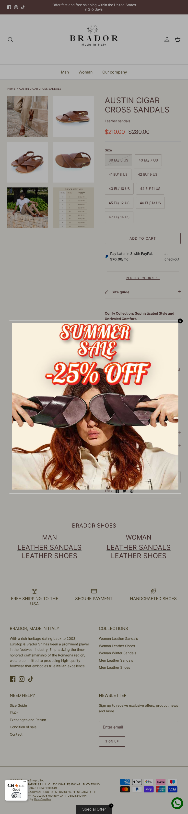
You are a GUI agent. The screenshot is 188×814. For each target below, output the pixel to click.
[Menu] (25, 783)
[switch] (16, 795)
